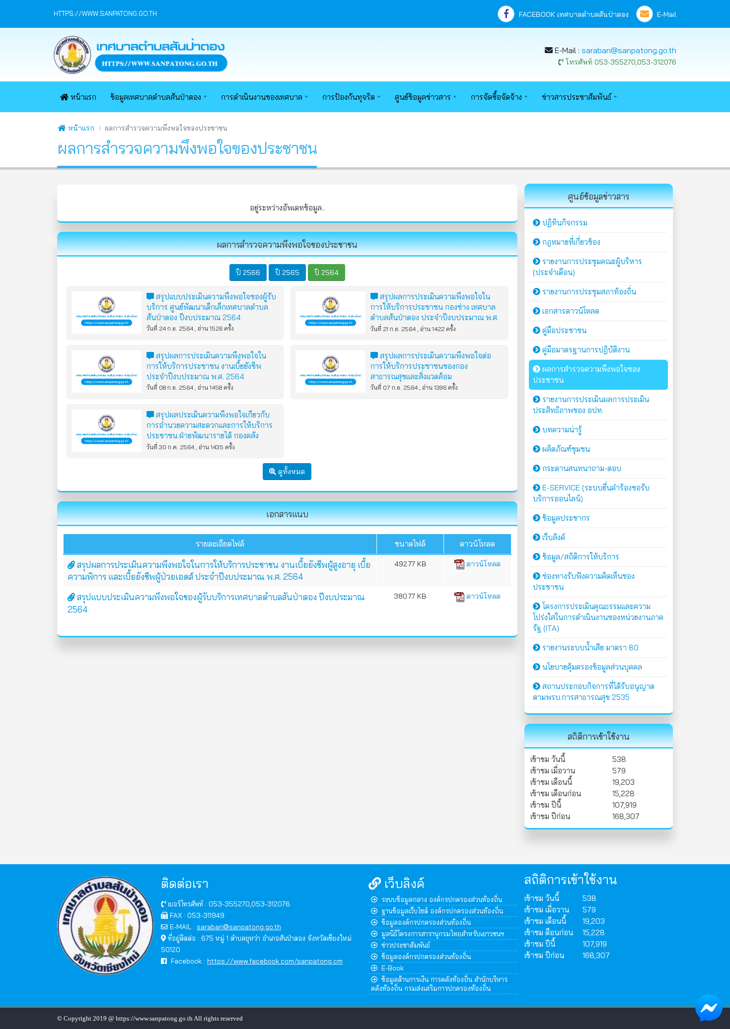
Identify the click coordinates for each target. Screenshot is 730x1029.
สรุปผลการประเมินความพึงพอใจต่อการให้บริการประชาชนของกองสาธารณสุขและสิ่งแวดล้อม (430, 366)
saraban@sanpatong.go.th (629, 50)
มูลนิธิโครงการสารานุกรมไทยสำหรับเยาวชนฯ (442, 933)
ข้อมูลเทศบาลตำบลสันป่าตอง (155, 97)
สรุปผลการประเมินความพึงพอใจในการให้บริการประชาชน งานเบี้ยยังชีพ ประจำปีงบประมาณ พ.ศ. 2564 (206, 366)
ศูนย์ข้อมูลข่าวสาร (423, 97)
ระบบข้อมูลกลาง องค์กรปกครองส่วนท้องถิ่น (441, 899)
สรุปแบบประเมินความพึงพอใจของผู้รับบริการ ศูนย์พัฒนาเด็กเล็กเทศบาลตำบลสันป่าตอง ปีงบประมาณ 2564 (211, 307)
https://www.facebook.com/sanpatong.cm (275, 961)
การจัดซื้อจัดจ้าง (496, 97)
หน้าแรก (82, 97)
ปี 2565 (287, 272)
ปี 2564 (326, 272)
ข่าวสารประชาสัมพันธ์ (576, 97)
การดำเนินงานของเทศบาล (261, 97)
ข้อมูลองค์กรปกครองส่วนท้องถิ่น (426, 922)
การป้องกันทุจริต (348, 97)
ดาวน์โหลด (482, 563)
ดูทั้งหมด (290, 471)
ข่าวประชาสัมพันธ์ (405, 945)
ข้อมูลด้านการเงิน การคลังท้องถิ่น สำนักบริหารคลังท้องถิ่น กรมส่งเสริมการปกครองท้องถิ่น (439, 983)
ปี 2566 (248, 272)
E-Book (392, 967)
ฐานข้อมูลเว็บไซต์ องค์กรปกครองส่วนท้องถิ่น (442, 910)
